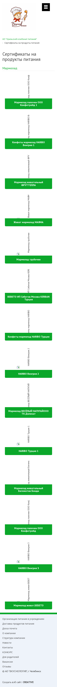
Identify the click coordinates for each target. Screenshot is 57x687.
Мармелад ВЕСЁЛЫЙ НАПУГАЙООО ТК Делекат (28, 412)
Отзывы (6, 666)
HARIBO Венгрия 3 (28, 568)
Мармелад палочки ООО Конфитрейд (28, 530)
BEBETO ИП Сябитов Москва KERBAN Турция (28, 298)
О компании (9, 633)
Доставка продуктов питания (18, 623)
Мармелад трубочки (28, 259)
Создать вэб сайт (12, 682)
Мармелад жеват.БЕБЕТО (29, 605)
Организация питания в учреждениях (23, 618)
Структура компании (13, 637)
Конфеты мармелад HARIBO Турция (28, 336)
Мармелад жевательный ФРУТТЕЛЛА (28, 184)
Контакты (7, 647)
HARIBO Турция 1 (28, 451)
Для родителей (10, 656)
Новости (6, 642)
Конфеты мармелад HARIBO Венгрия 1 (28, 144)
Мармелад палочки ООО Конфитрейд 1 (28, 104)
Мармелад (9, 68)
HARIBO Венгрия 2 (28, 373)
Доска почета (9, 628)
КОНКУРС (7, 652)
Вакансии (7, 661)
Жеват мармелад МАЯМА (28, 222)
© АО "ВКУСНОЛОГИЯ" (14, 671)
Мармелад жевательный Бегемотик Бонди (28, 490)
